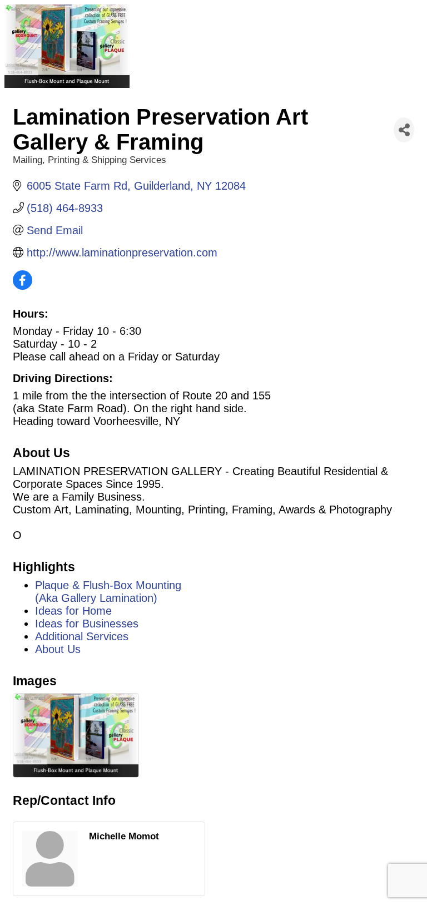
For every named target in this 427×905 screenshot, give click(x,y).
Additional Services (81, 636)
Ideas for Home (73, 611)
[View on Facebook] (22, 286)
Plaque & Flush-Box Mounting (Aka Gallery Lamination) (108, 591)
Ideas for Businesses (86, 623)
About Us (58, 649)
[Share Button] (404, 129)
